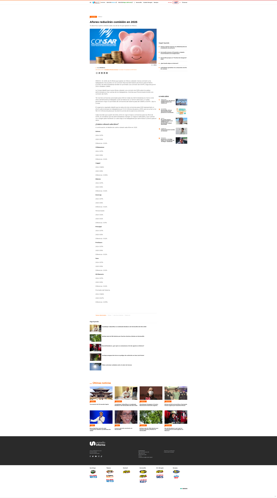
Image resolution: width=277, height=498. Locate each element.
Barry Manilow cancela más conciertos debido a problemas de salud (100, 429)
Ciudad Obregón (147, 2)
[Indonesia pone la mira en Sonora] (181, 131)
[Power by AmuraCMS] (183, 488)
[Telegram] (107, 73)
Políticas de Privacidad (169, 452)
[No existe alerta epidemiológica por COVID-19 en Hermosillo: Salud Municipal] (181, 121)
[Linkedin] (104, 73)
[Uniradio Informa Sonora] (99, 2)
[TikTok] (101, 456)
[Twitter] (99, 73)
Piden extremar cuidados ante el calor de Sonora (117, 365)
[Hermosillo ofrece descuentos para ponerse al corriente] (181, 111)
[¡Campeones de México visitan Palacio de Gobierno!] (181, 102)
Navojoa (156, 2)
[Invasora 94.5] (110, 472)
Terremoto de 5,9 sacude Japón (99, 404)
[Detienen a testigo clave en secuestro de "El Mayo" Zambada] (181, 140)
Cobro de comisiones (118, 315)
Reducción (127, 315)
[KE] (176, 471)
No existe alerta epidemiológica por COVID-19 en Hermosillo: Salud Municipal (167, 122)
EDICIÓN (111, 2)
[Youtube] (96, 456)
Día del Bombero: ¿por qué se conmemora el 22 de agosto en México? (123, 346)
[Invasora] (93, 472)
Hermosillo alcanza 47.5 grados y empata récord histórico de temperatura (172, 53)
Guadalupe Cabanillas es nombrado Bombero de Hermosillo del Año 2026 (124, 326)
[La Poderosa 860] (110, 476)
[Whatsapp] (97, 73)
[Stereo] (143, 471)
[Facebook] (102, 73)
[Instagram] (98, 456)
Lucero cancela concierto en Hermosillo (123, 429)
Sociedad (93, 16)
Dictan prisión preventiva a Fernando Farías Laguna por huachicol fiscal (176, 405)
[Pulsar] (93, 476)
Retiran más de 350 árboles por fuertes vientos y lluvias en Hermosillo (123, 336)
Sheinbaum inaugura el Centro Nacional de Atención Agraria (149, 405)
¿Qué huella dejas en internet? (169, 63)
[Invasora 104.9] (126, 471)
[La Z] (143, 481)
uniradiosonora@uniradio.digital (145, 457)
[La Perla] (176, 477)
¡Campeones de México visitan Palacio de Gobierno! (168, 102)
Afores (109, 315)
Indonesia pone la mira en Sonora (168, 130)
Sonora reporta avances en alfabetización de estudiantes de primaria (174, 47)
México (100, 16)
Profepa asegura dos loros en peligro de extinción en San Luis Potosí (123, 355)
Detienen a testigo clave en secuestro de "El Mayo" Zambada (167, 140)
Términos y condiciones (169, 450)
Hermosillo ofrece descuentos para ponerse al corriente (167, 111)
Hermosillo (139, 2)
